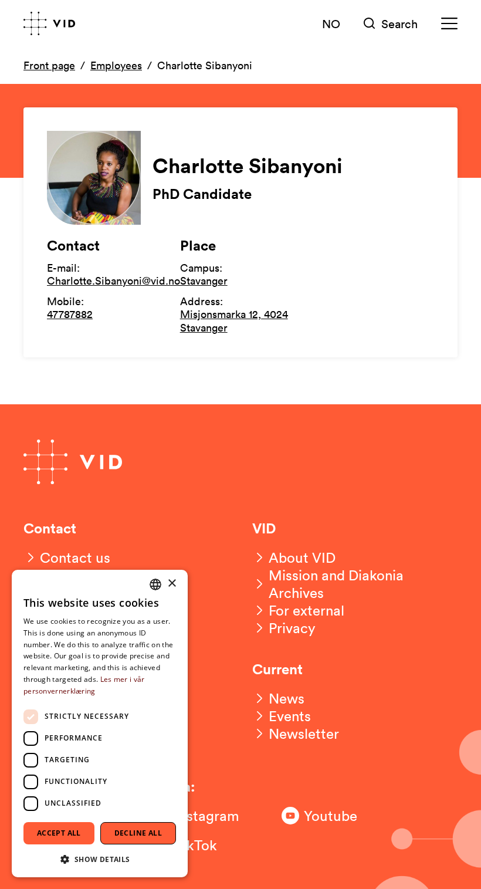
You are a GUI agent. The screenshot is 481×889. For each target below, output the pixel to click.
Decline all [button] (138, 833)
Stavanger (204, 280)
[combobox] (155, 584)
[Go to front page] (49, 23)
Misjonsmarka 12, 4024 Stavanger (234, 320)
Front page (49, 65)
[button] (99, 859)
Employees (116, 65)
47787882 (70, 314)
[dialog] (100, 723)
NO (331, 23)
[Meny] (449, 23)
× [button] (171, 583)
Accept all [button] (59, 833)
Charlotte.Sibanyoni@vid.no (113, 280)
